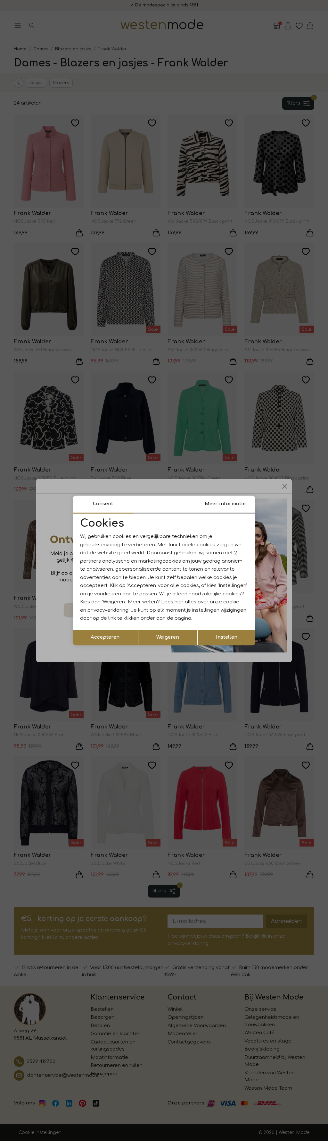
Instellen (226, 637)
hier (179, 602)
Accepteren (105, 637)
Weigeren (167, 637)
